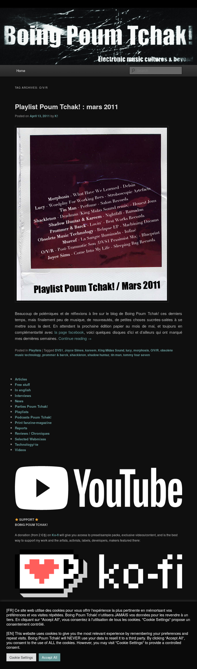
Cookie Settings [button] (21, 657)
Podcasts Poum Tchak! (33, 417)
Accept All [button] (49, 657)
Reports (21, 427)
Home (20, 70)
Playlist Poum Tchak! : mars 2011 (66, 106)
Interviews (23, 395)
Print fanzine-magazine (33, 422)
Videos (20, 449)
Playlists (35, 350)
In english (23, 389)
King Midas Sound (111, 350)
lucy (129, 350)
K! (56, 116)
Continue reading (75, 338)
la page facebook (69, 332)
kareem (90, 350)
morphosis (141, 350)
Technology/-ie (26, 444)
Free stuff (22, 384)
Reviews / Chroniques (32, 433)
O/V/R (155, 350)
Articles (21, 379)
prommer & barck (55, 354)
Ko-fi (56, 535)
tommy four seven (136, 354)
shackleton (78, 354)
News (19, 400)
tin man (116, 354)
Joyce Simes (74, 350)
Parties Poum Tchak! (31, 406)
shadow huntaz (98, 354)
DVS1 (59, 350)
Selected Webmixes (30, 438)
